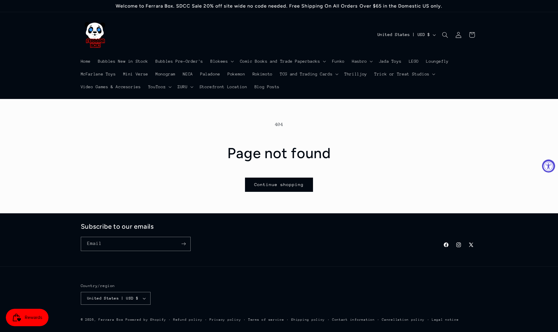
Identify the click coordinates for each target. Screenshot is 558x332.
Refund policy (188, 320)
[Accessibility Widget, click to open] (548, 166)
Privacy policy (225, 320)
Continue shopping (279, 184)
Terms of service (266, 320)
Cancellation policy (403, 320)
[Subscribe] (183, 244)
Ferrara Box (112, 320)
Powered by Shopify (146, 320)
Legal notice (445, 320)
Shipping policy (308, 320)
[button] (221, 61)
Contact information (353, 320)
